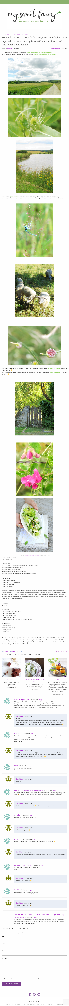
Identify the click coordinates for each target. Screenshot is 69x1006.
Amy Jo (17, 815)
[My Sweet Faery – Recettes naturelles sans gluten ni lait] (34, 18)
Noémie (17, 733)
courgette (5, 651)
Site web (4, 951)
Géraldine (9, 48)
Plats (57, 679)
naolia (16, 890)
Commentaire (6, 958)
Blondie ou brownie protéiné (11, 683)
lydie (16, 766)
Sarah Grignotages (21, 699)
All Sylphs (18, 839)
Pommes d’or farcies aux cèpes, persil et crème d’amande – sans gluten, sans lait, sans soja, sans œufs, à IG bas (57, 687)
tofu (23, 651)
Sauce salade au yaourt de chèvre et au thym (34, 685)
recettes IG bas (15, 651)
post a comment (55, 48)
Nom (4, 936)
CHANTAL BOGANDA (22, 865)
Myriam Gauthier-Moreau (32, 555)
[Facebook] (30, 994)
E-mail (4, 943)
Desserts (11, 679)
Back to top (33, 1001)
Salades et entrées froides (15, 35)
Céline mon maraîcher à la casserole (28, 790)
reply (40, 699)
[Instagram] (34, 994)
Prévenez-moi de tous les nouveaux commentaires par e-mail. (21, 979)
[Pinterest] (39, 994)
